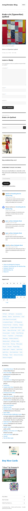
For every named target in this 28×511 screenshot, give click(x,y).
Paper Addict (6, 412)
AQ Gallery (4, 496)
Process (10, 346)
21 (20, 294)
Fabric (4, 330)
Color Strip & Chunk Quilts (9, 319)
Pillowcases (19, 344)
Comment (5, 68)
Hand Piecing (19, 333)
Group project (6, 333)
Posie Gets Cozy (7, 421)
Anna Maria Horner (8, 369)
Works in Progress (7, 357)
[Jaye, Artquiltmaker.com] (14, 144)
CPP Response (18, 322)
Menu (23, 4)
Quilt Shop (19, 349)
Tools (21, 352)
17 (7, 294)
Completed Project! (8, 322)
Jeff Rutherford (7, 400)
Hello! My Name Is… (7, 503)
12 (14, 291)
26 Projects (11, 314)
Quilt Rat (5, 423)
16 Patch (5, 314)
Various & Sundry (18, 354)
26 (14, 297)
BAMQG (5, 316)
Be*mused (6, 378)
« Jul (7, 302)
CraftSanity (6, 385)
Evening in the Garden (9, 392)
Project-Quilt (6, 349)
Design (21, 324)
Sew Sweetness (14, 352)
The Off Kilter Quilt (8, 438)
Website (4, 100)
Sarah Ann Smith (7, 434)
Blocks (10, 316)
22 (24, 294)
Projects (13, 349)
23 (3, 297)
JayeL (7, 221)
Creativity (15, 324)
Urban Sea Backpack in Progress (11, 264)
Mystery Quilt (6, 341)
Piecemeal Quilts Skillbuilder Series (12, 414)
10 (7, 291)
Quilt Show (5, 352)
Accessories (19, 314)
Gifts (23, 330)
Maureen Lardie (7, 407)
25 (10, 297)
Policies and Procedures (16, 507)
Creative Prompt (7, 324)
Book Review (16, 316)
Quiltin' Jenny (7, 427)
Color (23, 316)
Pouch (4, 346)
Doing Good (6, 327)
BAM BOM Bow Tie (8, 270)
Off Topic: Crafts (15, 341)
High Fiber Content (8, 396)
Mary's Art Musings (8, 405)
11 (10, 291)
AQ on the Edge (7, 372)
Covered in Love (7, 380)
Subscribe (6, 183)
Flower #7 (6, 271)
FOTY (19, 330)
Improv (4, 335)
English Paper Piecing (16, 327)
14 (20, 291)
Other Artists (6, 344)
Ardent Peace (6, 376)
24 (7, 297)
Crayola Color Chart (8, 387)
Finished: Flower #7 (8, 268)
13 (17, 291)
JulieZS (7, 193)
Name (4, 87)
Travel (10, 354)
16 (3, 294)
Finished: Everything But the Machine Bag (14, 266)
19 (14, 294)
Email (4, 94)
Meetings (5, 338)
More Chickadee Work (16, 221)
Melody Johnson (7, 409)
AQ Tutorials (5, 499)
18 (10, 294)
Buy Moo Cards (10, 460)
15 (24, 291)
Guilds (13, 333)
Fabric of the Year (11, 330)
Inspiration (10, 335)
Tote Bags (5, 354)
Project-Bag (16, 346)
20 (17, 294)
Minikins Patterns (13, 338)
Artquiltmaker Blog (9, 5)
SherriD (5, 436)
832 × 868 (14, 52)
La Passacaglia (18, 335)
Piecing (13, 344)
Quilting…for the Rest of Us (10, 430)
